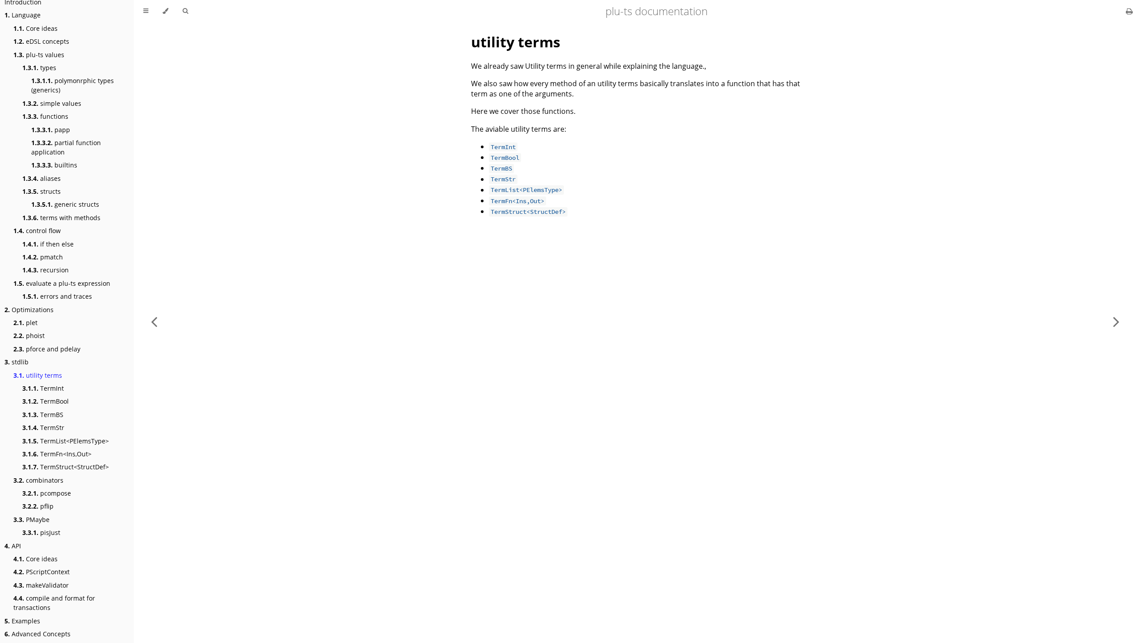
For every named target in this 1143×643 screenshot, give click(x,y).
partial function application (66, 147)
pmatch (42, 257)
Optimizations (29, 309)
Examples (22, 621)
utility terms (37, 375)
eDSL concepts (41, 41)
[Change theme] (165, 11)
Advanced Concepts (37, 634)
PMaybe (31, 519)
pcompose (46, 493)
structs (41, 191)
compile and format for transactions (54, 603)
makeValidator (41, 585)
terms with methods (61, 217)
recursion (45, 270)
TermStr (43, 427)
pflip (38, 506)
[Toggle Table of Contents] (145, 11)
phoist (29, 335)
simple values (51, 103)
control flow (37, 230)
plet (25, 322)
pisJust (41, 532)
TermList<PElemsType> (65, 441)
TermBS (42, 414)
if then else (48, 244)
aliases (41, 178)
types (39, 67)
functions (45, 116)
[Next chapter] (1116, 321)
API (12, 546)
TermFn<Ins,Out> (57, 454)
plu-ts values (38, 54)
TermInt (43, 388)
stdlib (16, 362)
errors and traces (57, 296)
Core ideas (35, 28)
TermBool (45, 401)
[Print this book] (1129, 11)
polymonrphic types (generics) (72, 85)
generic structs (65, 204)
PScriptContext (41, 572)
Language (22, 15)
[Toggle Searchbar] (185, 11)
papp (50, 129)
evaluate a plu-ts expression (61, 283)
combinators (38, 480)
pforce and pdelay (46, 349)
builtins (54, 165)
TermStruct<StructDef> (65, 467)
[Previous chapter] (154, 321)
